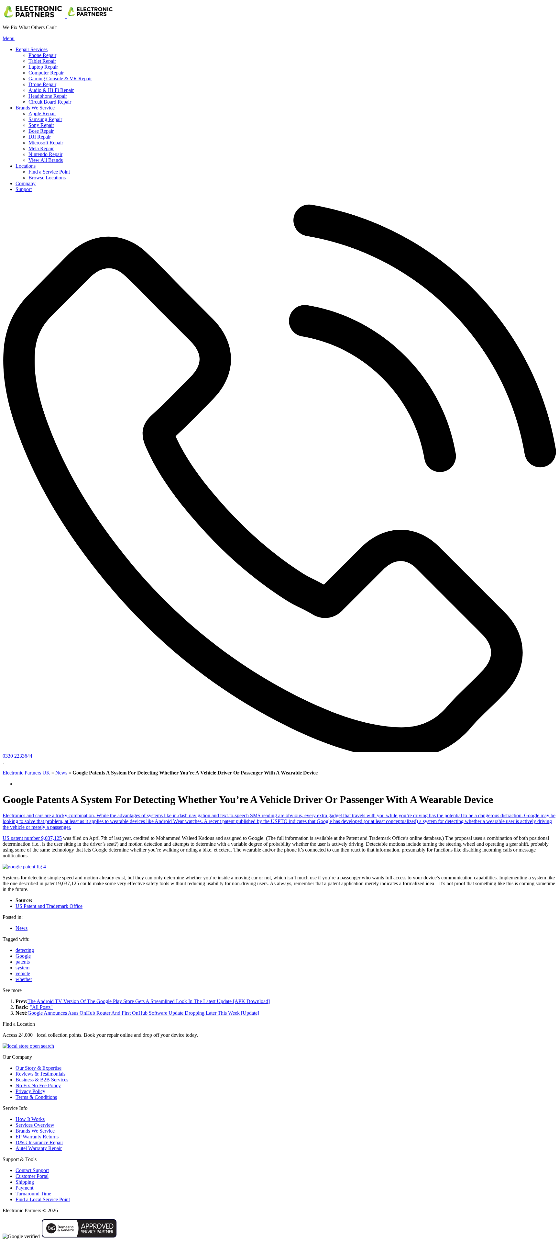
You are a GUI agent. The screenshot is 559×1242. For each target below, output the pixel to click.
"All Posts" (41, 1007)
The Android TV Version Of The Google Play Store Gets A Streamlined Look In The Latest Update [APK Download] (148, 1001)
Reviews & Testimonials (40, 1074)
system (22, 967)
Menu (9, 38)
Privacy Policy (30, 1091)
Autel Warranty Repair (39, 1148)
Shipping (25, 1182)
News (61, 772)
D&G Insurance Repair (39, 1142)
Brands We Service (35, 1131)
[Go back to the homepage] (59, 16)
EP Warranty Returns (37, 1136)
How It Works (30, 1119)
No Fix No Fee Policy (38, 1085)
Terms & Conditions (36, 1097)
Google (23, 956)
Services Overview (35, 1125)
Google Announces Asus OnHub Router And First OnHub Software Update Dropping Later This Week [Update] (143, 1013)
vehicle (23, 973)
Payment (24, 1188)
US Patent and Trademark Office (49, 906)
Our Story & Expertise (38, 1068)
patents (23, 962)
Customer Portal (32, 1176)
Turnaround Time (33, 1193)
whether (24, 979)
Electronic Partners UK (26, 772)
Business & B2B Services (42, 1079)
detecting (25, 950)
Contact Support (32, 1170)
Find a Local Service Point (43, 1199)
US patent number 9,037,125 (32, 838)
